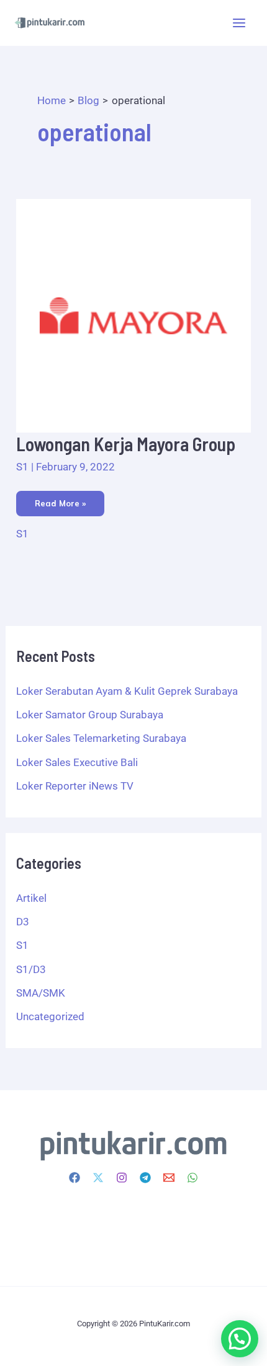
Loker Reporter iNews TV (75, 786)
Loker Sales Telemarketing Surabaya (101, 738)
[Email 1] (168, 1177)
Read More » (60, 499)
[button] (239, 1338)
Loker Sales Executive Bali (77, 762)
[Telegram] (145, 1177)
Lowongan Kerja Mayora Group (125, 444)
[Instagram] (121, 1177)
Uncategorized (50, 1016)
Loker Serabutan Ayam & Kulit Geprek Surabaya (127, 691)
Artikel (31, 898)
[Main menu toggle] (239, 22)
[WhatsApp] (192, 1177)
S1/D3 (31, 969)
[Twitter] (98, 1177)
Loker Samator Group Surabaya (89, 714)
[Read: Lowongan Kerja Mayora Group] (133, 315)
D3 (22, 921)
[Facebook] (74, 1177)
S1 (22, 466)
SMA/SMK (40, 993)
